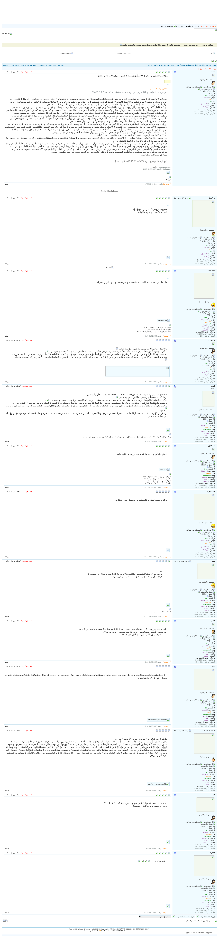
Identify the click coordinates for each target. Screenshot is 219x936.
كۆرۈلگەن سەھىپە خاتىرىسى (184, 917)
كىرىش (196, 26)
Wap (206, 933)
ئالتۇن (154, 167)
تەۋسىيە (170, 26)
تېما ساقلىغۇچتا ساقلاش (30, 65)
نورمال (13, 72)
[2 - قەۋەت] (167, 336)
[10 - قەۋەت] (166, 790)
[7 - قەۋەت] (167, 616)
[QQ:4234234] (199, 312)
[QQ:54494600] (199, 417)
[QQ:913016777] (199, 592)
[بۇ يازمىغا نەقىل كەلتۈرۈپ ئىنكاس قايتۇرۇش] (169, 72)
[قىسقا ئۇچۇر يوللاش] (194, 87)
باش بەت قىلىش (45, 65)
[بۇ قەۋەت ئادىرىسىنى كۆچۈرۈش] (157, 72)
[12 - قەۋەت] (166, 912)
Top (210, 933)
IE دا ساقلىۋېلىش (58, 65)
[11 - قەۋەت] (166, 848)
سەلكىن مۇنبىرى (208, 921)
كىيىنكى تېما (7, 65)
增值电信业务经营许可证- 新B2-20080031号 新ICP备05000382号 (130, 929)
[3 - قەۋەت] (167, 382)
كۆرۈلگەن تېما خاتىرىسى (207, 917)
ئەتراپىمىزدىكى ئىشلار (190, 45)
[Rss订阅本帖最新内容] (121, 45)
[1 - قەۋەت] (167, 264)
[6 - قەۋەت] (167, 557)
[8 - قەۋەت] (167, 662)
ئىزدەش (163, 26)
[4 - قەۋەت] (167, 441)
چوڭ (8, 72)
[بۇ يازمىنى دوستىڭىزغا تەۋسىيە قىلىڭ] (166, 72)
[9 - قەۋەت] (167, 726)
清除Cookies (190, 933)
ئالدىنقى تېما (16, 65)
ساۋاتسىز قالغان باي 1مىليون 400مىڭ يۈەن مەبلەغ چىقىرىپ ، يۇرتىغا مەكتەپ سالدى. (151, 45)
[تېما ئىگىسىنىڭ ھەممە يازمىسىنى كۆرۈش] (160, 72)
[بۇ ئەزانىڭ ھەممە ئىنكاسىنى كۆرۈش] (160, 198)
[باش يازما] (167, 184)
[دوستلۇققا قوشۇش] (207, 90)
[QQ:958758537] (199, 89)
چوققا (7, 184)
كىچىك (18, 72)
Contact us (200, 933)
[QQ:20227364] (199, 532)
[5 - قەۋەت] (167, 487)
